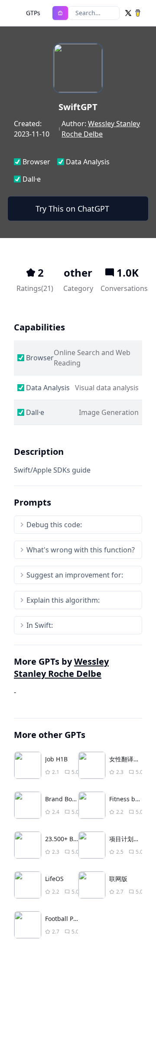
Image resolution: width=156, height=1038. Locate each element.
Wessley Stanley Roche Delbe (61, 667)
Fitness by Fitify (131, 799)
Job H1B (56, 759)
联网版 (118, 879)
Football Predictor (70, 918)
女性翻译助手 (127, 759)
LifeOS (54, 879)
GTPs (33, 13)
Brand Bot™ (62, 799)
